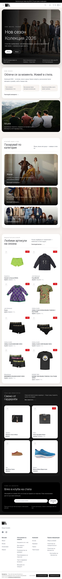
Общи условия (51, 540)
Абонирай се (53, 501)
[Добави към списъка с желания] (6, 252)
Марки (4, 549)
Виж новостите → (30, 399)
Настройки (32, 575)
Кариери (34, 543)
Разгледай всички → (38, 244)
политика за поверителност (14, 577)
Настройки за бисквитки (54, 554)
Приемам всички (54, 575)
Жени (8, 51)
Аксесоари (5, 546)
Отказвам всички (42, 575)
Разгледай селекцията (11, 94)
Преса (34, 546)
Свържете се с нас (22, 542)
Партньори (35, 549)
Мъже (17, 51)
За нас (34, 540)
